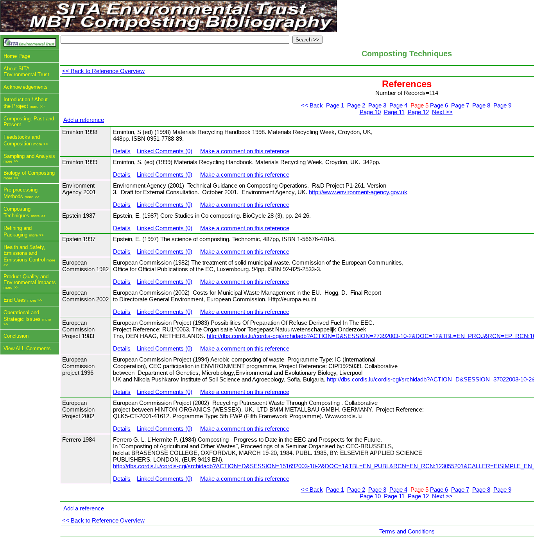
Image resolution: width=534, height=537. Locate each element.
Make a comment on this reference (244, 151)
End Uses (15, 300)
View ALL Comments (27, 348)
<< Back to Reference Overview (103, 71)
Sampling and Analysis (29, 156)
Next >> (442, 112)
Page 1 (335, 105)
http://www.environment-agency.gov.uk (358, 192)
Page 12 (418, 112)
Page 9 (502, 105)
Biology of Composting (29, 173)
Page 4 (398, 105)
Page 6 (439, 105)
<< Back (312, 105)
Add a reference (83, 119)
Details (122, 151)
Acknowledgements (26, 87)
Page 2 (356, 105)
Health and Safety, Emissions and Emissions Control (24, 253)
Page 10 (370, 112)
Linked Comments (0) (164, 151)
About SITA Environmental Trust (26, 71)
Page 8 (481, 105)
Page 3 (377, 105)
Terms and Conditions (407, 531)
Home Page (17, 56)
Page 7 (460, 105)
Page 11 (394, 112)
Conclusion (16, 336)
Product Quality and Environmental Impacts (30, 279)
